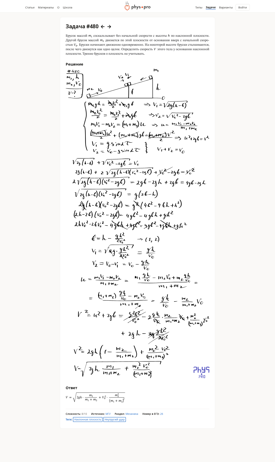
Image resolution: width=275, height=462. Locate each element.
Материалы (46, 7)
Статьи (30, 7)
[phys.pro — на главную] (137, 5)
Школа (67, 7)
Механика (132, 414)
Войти (242, 7)
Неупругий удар (115, 419)
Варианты (226, 7)
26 (161, 414)
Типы (198, 7)
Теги (68, 419)
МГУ (108, 414)
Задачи (211, 7)
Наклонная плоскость (87, 419)
